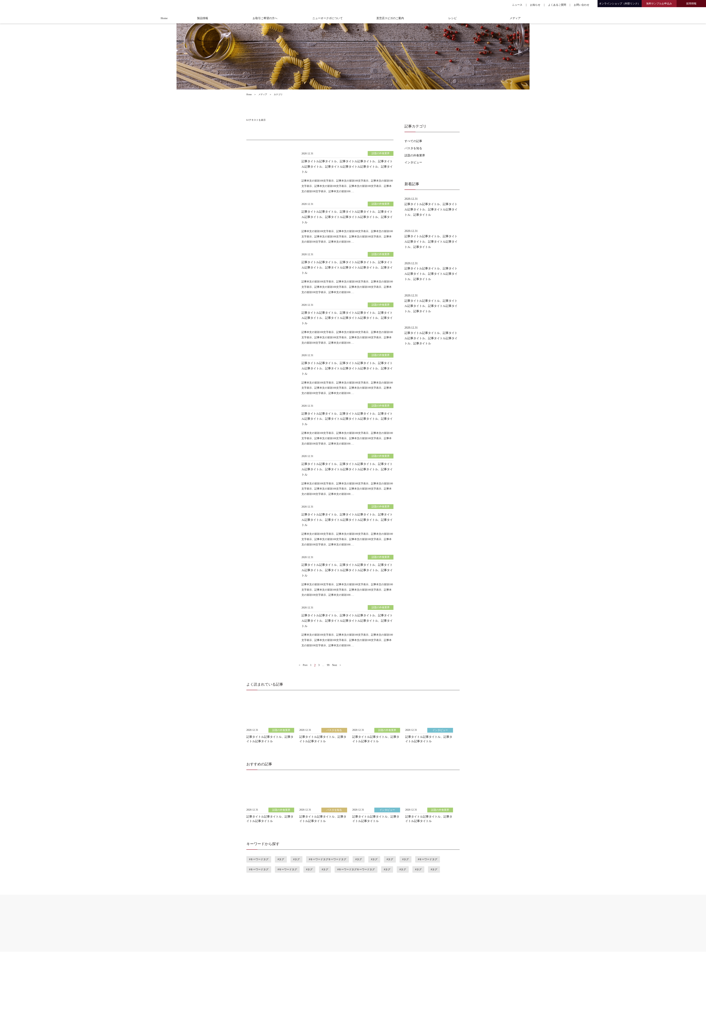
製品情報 (202, 18)
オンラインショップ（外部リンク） (619, 3)
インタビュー (413, 162)
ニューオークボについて (327, 18)
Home (164, 18)
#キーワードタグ (258, 859)
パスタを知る (413, 148)
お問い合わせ (581, 4)
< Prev (303, 665)
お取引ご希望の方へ (265, 18)
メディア (515, 18)
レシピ (452, 18)
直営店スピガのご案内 (390, 18)
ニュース (517, 4)
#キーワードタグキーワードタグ (327, 859)
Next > (336, 665)
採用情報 (691, 3)
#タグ (281, 859)
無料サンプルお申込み (659, 3)
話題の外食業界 (414, 155)
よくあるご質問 (557, 4)
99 (328, 665)
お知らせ (535, 4)
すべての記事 (413, 141)
